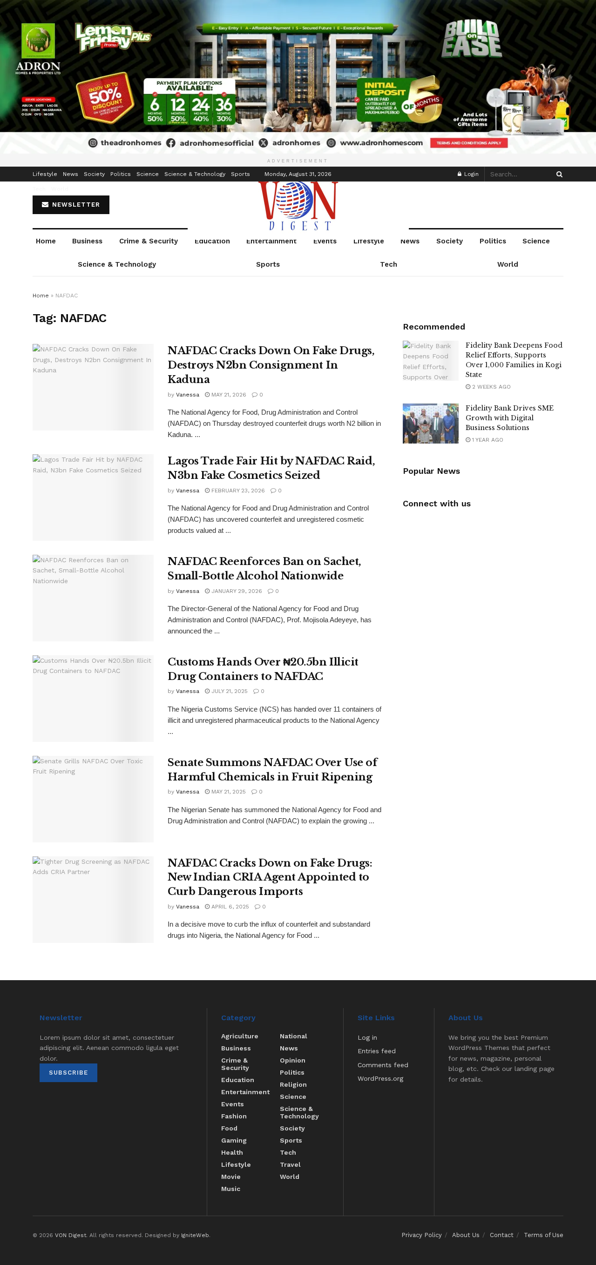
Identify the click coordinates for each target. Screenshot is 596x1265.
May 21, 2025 (228, 791)
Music (230, 1188)
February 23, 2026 (237, 490)
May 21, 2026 (228, 394)
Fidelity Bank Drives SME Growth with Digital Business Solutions (510, 418)
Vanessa (187, 394)
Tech (39, 189)
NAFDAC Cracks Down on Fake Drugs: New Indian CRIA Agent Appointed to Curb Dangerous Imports (270, 877)
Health (232, 1152)
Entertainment (271, 241)
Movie (231, 1176)
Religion (293, 1084)
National (293, 1036)
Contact (502, 1234)
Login (470, 174)
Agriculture (239, 1036)
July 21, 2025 (229, 691)
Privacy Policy (421, 1234)
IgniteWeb (195, 1235)
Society (94, 174)
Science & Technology (194, 174)
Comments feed (383, 1065)
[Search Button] (558, 174)
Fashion (234, 1116)
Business (87, 241)
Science (147, 174)
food (229, 1128)
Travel (290, 1164)
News (70, 174)
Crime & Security (148, 241)
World (59, 189)
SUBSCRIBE (68, 1072)
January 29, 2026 (236, 591)
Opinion (292, 1060)
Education (212, 241)
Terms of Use (543, 1234)
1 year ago (486, 440)
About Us (466, 1234)
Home (46, 241)
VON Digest (70, 1235)
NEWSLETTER (75, 204)
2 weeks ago (490, 387)
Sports (240, 174)
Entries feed (377, 1051)
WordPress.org (380, 1078)
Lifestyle (45, 174)
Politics (120, 174)
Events (325, 241)
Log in (367, 1037)
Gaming (234, 1140)
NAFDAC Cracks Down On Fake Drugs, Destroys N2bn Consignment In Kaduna (271, 365)
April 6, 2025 (229, 906)
